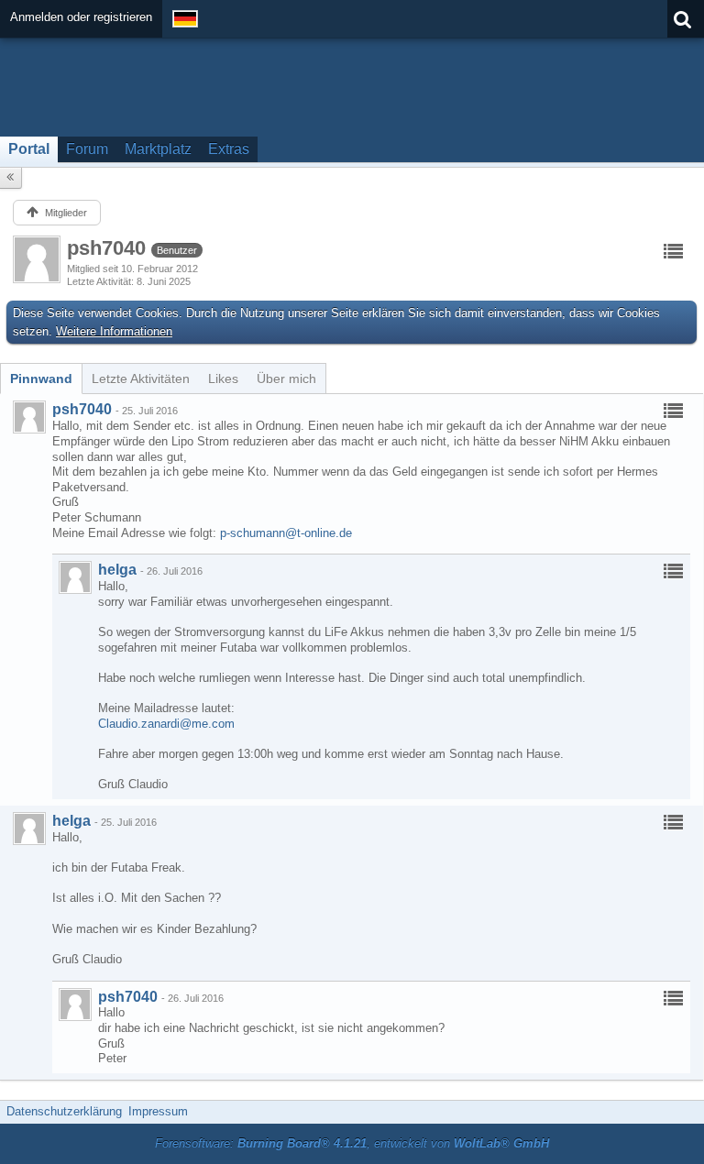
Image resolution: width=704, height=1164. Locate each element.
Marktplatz (158, 149)
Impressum (158, 1111)
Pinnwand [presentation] (41, 378)
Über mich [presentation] (286, 378)
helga (117, 569)
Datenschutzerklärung (64, 1111)
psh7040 (82, 409)
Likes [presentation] (223, 378)
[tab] (41, 378)
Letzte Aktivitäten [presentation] (141, 378)
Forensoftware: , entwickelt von (352, 1143)
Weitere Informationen (114, 331)
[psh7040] (29, 417)
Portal (29, 149)
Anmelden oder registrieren (81, 17)
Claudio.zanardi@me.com (166, 723)
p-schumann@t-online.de (286, 533)
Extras (228, 149)
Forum (87, 149)
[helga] (75, 577)
